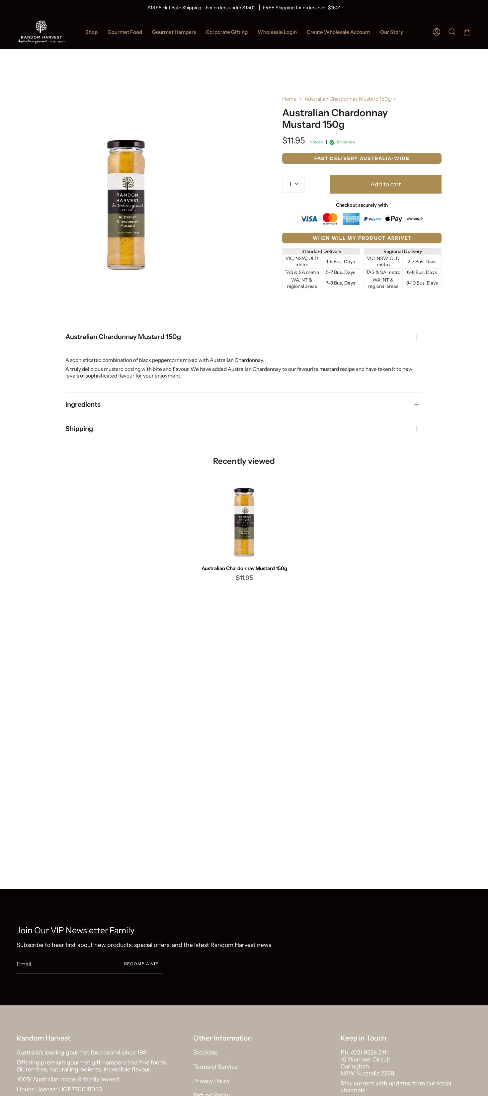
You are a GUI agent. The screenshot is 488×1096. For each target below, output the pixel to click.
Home (289, 99)
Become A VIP (141, 963)
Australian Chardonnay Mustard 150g (123, 337)
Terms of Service (215, 1066)
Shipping (79, 429)
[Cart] (467, 32)
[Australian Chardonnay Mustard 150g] (244, 522)
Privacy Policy (211, 1080)
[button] (125, 32)
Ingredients (83, 404)
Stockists (205, 1052)
